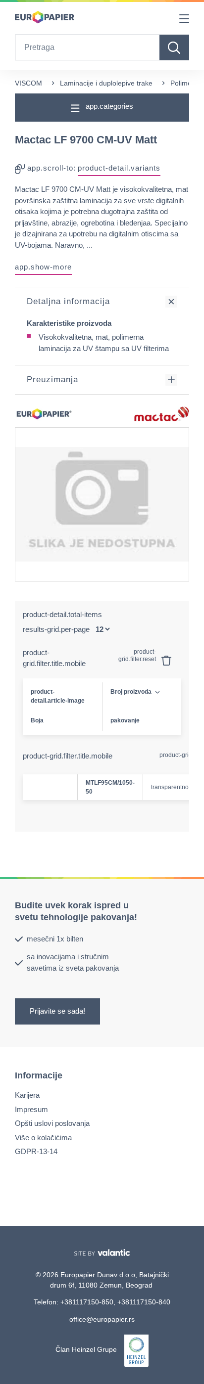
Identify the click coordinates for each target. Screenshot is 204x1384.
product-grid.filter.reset (137, 655)
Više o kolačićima (43, 1137)
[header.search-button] (174, 47)
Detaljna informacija (68, 301)
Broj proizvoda (131, 691)
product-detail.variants (119, 168)
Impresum (31, 1109)
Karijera (27, 1095)
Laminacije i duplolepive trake (106, 83)
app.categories (108, 106)
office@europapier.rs (102, 1319)
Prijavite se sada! (57, 1011)
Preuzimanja (52, 379)
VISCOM (28, 83)
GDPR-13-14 (36, 1151)
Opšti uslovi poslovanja (52, 1123)
